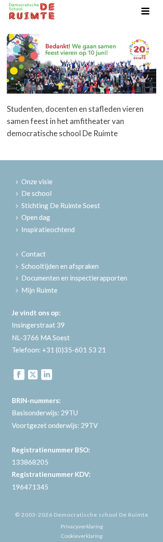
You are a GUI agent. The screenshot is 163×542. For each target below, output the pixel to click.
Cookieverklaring (81, 535)
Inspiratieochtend (48, 229)
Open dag (35, 217)
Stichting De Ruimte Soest (60, 205)
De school (36, 193)
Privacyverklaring (82, 526)
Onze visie (37, 181)
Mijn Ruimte (39, 290)
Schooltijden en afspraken (60, 266)
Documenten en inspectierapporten (74, 278)
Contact (33, 254)
